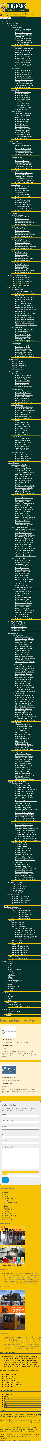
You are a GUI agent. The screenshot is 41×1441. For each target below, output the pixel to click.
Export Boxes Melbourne (23, 72)
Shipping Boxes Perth (22, 101)
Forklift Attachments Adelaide (25, 223)
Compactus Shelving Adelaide (24, 641)
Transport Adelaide (17, 923)
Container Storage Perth (23, 850)
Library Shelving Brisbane (23, 676)
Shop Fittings (12, 988)
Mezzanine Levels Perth (19, 902)
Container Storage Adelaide (24, 791)
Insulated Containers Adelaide (25, 799)
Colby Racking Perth (21, 564)
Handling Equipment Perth (20, 283)
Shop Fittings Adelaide (18, 884)
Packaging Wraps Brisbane (24, 307)
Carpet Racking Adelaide (23, 469)
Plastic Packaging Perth (23, 335)
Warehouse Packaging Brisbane (25, 309)
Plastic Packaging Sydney (23, 351)
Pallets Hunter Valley (18, 452)
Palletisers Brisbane (18, 363)
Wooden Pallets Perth (22, 434)
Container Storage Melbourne (25, 830)
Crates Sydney (16, 199)
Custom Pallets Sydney (22, 438)
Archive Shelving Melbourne (24, 695)
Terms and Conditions (15, 1011)
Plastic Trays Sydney (22, 127)
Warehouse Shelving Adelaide (25, 662)
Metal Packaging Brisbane (23, 299)
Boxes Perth (15, 90)
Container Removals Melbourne (25, 834)
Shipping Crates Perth (22, 190)
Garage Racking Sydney (23, 605)
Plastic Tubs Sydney (21, 123)
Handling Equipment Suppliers (17, 275)
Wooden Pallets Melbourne (24, 418)
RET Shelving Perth (21, 742)
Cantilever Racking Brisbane (24, 498)
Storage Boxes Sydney (22, 132)
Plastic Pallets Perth (22, 428)
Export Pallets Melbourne (23, 409)
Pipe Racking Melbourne (23, 544)
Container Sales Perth (22, 844)
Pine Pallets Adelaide (22, 383)
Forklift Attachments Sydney (24, 271)
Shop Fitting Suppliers (15, 882)
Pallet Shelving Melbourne (23, 711)
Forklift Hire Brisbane (22, 231)
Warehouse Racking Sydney (24, 618)
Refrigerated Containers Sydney (25, 879)
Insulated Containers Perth (24, 858)
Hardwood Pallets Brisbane (24, 395)
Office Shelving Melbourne (23, 709)
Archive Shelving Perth (22, 725)
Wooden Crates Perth (22, 196)
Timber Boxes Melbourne (23, 84)
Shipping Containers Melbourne (21, 823)
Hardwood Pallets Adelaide (24, 379)
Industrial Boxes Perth (22, 97)
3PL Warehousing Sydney (19, 954)
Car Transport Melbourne (23, 928)
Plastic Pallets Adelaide (22, 381)
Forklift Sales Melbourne (23, 241)
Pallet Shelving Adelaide (23, 652)
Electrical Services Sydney (19, 958)
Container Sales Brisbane (23, 805)
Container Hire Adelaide (23, 787)
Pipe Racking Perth (21, 575)
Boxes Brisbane (16, 47)
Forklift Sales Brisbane (22, 229)
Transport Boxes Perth (23, 107)
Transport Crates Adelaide (24, 153)
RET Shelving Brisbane (22, 683)
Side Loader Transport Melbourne (26, 936)
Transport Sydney (17, 942)
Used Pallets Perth (21, 432)
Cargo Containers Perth (23, 856)
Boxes (10, 963)
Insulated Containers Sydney (24, 877)
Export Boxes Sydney (22, 117)
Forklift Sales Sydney (22, 265)
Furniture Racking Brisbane (24, 509)
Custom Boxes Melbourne (23, 70)
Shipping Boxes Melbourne (24, 80)
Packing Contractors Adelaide (21, 911)
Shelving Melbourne (17, 693)
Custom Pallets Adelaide (23, 375)
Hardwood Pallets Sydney (23, 442)
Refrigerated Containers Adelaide (26, 801)
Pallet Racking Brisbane (19, 496)
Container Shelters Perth (23, 852)
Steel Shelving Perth (21, 748)
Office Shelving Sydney (22, 767)
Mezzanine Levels (13, 894)
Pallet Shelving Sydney (22, 769)
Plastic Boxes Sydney (22, 121)
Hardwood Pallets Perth (23, 426)
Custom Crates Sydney (22, 201)
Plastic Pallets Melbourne (23, 412)
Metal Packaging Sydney (23, 347)
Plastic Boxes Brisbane (22, 56)
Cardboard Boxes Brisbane (24, 49)
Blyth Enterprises (7, 1040)
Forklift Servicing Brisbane (23, 236)
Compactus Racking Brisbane (24, 504)
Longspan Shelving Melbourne (25, 707)
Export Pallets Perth (22, 424)
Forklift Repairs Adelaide (23, 221)
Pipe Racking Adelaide (22, 482)
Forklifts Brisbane (17, 227)
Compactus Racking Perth (23, 566)
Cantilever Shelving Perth (23, 726)
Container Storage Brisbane (24, 811)
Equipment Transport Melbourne (26, 932)
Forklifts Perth (16, 251)
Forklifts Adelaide (17, 215)
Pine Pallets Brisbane (22, 399)
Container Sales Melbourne (24, 825)
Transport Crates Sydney (23, 208)
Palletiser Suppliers (14, 359)
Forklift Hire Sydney (21, 267)
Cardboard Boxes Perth (23, 92)
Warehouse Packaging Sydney (25, 356)
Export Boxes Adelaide (22, 31)
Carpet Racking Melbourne (24, 531)
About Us (7, 1009)
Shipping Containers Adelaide (20, 784)
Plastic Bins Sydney (21, 125)
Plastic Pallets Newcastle (23, 456)
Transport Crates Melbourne (24, 180)
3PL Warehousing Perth (19, 952)
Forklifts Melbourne (17, 239)
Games (10, 1000)
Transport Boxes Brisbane (24, 66)
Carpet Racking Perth (22, 562)
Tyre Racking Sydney (22, 614)
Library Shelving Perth (22, 734)
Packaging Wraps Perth (23, 339)
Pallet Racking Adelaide (19, 465)
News (6, 993)
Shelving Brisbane (17, 664)
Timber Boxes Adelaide (23, 40)
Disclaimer (11, 1013)
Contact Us (7, 1016)
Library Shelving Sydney (23, 763)
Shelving (10, 984)
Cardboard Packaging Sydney (24, 345)
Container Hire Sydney (22, 866)
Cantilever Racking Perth (23, 560)
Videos (10, 998)
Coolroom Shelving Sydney (24, 760)
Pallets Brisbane (16, 389)
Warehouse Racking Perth (23, 587)
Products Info (8, 961)
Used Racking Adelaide (22, 492)
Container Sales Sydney (23, 864)
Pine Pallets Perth (21, 430)
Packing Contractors (14, 909)
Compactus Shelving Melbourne (25, 699)
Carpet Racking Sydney (22, 593)
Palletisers (7, 1204)
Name (4, 1114)
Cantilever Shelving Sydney (24, 756)
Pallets (10, 977)
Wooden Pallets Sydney (23, 450)
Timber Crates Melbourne (23, 178)
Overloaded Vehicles (10, 1386)
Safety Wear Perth (17, 629)
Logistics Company (10, 1378)
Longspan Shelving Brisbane (24, 678)
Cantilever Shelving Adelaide (24, 639)
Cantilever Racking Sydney (23, 591)
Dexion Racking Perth (22, 568)
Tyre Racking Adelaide (22, 490)
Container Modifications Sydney (25, 868)
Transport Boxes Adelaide (24, 42)
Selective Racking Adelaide (24, 488)
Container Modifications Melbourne (26, 829)
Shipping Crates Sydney (23, 204)
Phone (4, 1135)
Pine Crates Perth (21, 189)
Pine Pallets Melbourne (22, 414)
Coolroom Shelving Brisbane (24, 672)
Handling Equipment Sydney (20, 285)
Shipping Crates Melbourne (24, 177)
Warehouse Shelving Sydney (24, 779)
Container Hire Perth (22, 846)
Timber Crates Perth (22, 192)
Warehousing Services (11, 907)
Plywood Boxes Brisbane (23, 58)
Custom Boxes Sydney (22, 115)
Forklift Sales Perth (21, 253)
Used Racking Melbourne (23, 554)
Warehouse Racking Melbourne (25, 556)
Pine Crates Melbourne (22, 175)
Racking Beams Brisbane (23, 515)
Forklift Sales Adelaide (22, 217)
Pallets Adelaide (16, 373)
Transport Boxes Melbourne (24, 85)
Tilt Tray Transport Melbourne (25, 938)
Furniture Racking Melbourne (24, 540)
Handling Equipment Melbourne (21, 281)
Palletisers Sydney (17, 369)
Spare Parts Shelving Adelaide (25, 658)
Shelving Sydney (16, 752)
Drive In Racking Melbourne (24, 539)
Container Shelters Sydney (24, 872)
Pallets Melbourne (17, 405)
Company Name (7, 1120)
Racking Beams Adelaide (23, 484)
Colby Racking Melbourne (23, 533)
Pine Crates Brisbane (22, 161)
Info (9, 994)
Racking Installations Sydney (24, 610)
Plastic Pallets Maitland (22, 460)
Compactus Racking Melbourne (25, 535)
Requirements (7, 1147)
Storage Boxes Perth (22, 103)
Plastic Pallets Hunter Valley (24, 454)
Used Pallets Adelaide (22, 385)
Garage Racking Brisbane (23, 511)
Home (6, 21)
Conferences (8, 1394)
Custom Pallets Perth (22, 423)
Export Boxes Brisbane (23, 52)
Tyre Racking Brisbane (22, 521)
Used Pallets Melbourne (23, 416)
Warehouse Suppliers (11, 23)
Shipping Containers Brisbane (21, 803)
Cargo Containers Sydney (23, 876)
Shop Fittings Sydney (18, 892)
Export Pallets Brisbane (23, 393)
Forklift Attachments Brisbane (25, 235)
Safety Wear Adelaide (18, 623)
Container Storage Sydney (23, 870)
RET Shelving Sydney (22, 771)
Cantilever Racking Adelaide (24, 467)
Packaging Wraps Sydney (23, 354)
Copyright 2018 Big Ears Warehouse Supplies (15, 1440)
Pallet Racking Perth (18, 558)
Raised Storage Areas (15, 981)
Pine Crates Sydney (21, 202)
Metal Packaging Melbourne (24, 315)
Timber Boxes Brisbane (23, 64)
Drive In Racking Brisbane (23, 507)
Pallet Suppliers (13, 371)
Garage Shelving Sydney (23, 761)
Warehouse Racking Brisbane (24, 525)
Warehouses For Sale (15, 1005)
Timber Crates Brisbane (23, 165)
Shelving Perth (16, 723)
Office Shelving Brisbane (23, 679)
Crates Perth (15, 185)
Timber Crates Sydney (22, 206)
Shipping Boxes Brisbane (23, 60)
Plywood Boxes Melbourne (24, 78)
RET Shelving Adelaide (22, 654)
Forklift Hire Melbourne (22, 243)
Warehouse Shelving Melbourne (25, 720)
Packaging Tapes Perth (23, 337)
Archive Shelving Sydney (23, 754)
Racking (10, 979)
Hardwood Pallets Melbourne (25, 411)
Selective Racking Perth (23, 581)
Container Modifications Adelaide (26, 789)
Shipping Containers (14, 986)
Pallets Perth (15, 421)
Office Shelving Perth (22, 738)
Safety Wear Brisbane (18, 625)
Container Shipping (10, 1374)
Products (7, 1404)
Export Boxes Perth (21, 96)
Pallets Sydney (16, 436)
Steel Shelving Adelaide (22, 660)
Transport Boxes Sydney (23, 136)
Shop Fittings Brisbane (18, 886)
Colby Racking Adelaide (22, 470)
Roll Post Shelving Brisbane (24, 685)
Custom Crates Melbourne (24, 173)
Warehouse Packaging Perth (24, 341)
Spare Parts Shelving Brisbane (25, 687)
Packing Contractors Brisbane (21, 912)
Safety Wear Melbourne (19, 627)
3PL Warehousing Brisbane (20, 948)
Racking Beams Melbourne (24, 546)
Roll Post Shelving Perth (23, 744)
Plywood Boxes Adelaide (23, 35)
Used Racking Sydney (22, 616)
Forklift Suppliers (13, 213)
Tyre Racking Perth (21, 583)
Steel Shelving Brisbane (23, 689)
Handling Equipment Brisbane (21, 279)
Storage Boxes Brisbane (23, 62)
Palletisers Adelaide (17, 361)
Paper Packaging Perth (22, 333)
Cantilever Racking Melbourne (25, 529)
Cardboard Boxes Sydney (23, 113)
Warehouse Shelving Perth (24, 749)
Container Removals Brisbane (25, 815)
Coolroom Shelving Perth (23, 730)
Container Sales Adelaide (23, 785)
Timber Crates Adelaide (23, 151)
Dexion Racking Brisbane (23, 505)
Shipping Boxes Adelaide (23, 37)
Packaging (11, 971)
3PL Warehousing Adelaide (20, 946)
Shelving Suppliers (13, 633)
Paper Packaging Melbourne (24, 317)
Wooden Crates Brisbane (23, 168)
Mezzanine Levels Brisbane (20, 898)
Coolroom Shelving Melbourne (25, 701)
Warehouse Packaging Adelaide (25, 293)
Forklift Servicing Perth (22, 260)
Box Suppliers (12, 25)
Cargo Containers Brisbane (24, 817)
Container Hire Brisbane (23, 807)
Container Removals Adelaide (24, 793)
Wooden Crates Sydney (23, 210)
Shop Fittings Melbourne (19, 888)
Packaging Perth (16, 327)
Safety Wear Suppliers (15, 621)
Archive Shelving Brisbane (23, 666)
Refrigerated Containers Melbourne (27, 840)
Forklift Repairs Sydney (22, 269)
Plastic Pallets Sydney (22, 446)
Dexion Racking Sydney (22, 599)
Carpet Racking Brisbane (23, 500)
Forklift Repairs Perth (22, 257)
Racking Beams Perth (22, 577)
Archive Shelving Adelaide (23, 637)
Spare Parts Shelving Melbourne (25, 716)
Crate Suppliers (13, 141)
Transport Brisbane (17, 924)
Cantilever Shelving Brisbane (24, 668)
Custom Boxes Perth (22, 94)
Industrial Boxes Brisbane (23, 54)
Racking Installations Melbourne (25, 548)
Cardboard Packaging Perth (24, 329)
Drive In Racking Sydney (23, 601)
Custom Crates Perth (22, 187)
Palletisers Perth (17, 367)
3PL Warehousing (13, 945)
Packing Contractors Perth (20, 916)
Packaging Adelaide (17, 289)
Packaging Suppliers (14, 287)
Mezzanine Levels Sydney (19, 904)
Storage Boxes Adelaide (23, 39)
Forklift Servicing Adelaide (23, 225)
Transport (11, 921)
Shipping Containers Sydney (20, 862)
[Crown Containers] (12, 1329)
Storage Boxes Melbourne (24, 82)
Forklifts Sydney (16, 263)
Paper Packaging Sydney (23, 349)
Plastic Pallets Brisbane (23, 397)
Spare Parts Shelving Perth (24, 746)
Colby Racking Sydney (22, 595)
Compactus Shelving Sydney (24, 758)
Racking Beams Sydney (22, 609)
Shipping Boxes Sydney (22, 131)
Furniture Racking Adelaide (24, 478)
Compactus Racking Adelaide (24, 472)
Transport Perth (16, 940)
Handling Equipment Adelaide (21, 277)
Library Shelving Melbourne (24, 705)
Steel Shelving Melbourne (23, 718)
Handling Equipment (14, 969)
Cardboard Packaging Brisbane (25, 297)
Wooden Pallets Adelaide (23, 387)
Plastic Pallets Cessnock (23, 458)
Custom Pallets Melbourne (24, 407)
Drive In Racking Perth (22, 570)
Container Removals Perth (24, 854)
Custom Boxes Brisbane (23, 50)
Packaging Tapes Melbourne (24, 321)
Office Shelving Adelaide (23, 650)
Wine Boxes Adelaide (22, 44)
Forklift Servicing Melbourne (24, 248)
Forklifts (10, 967)
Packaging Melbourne (18, 311)
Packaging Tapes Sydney (23, 353)
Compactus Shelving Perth (23, 728)
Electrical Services (13, 957)
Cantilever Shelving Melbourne (25, 697)
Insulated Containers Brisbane (25, 818)
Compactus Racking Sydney (24, 597)
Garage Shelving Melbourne (24, 703)
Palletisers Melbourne (18, 365)
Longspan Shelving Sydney (24, 765)
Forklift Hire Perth (21, 255)
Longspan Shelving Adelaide (24, 648)
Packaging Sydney (17, 343)
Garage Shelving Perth (22, 732)
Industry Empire (9, 1376)
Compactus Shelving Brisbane (25, 670)
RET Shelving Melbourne (23, 713)
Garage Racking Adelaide (23, 480)
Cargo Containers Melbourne (24, 836)
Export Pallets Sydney (22, 440)
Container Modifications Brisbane (26, 809)
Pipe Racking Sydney (22, 607)
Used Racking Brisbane (22, 523)
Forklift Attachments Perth (24, 259)
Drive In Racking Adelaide (23, 476)
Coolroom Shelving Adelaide (24, 643)
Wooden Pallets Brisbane (23, 402)
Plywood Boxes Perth (22, 99)
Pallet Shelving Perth (22, 740)
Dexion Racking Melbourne (24, 537)
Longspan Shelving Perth (23, 736)
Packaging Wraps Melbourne (24, 323)
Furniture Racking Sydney (23, 603)
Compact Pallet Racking (11, 1382)
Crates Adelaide (16, 143)
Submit (5, 1180)
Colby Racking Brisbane (22, 502)
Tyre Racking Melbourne (23, 552)
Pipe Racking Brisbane (22, 513)
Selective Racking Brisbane (24, 519)
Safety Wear (12, 982)
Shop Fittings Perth (17, 890)
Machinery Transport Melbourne (25, 934)
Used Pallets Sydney (22, 448)
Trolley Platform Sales (8, 1077)
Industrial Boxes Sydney (23, 119)
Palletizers (11, 975)
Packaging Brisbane (17, 295)
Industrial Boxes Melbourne (24, 74)
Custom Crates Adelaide (23, 145)
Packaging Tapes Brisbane (24, 305)
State (4, 1126)
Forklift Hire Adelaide (22, 219)
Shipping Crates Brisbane (23, 163)
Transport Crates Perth (23, 194)
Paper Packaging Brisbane (23, 301)
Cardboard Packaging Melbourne (26, 313)
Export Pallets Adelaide (23, 377)
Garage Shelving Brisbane (23, 674)
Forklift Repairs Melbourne (24, 245)
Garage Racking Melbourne (24, 542)
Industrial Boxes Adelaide (23, 33)
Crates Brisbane (16, 157)
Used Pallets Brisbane (22, 400)
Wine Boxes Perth (21, 109)
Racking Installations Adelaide (25, 486)
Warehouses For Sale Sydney (21, 1006)
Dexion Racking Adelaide (23, 474)
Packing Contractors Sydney (20, 918)
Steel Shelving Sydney (22, 777)
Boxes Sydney (16, 111)
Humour (10, 996)
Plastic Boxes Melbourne (23, 76)
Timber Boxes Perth (22, 105)
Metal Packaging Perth (22, 331)
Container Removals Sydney (24, 874)
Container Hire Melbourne (23, 827)
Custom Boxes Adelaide (23, 29)
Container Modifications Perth (25, 848)
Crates (10, 965)
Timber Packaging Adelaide (24, 291)
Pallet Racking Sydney (18, 589)
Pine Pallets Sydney (21, 444)
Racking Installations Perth (24, 579)
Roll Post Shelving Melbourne (24, 714)
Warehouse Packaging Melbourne (26, 325)
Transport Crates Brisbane (24, 167)
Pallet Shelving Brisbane (23, 681)
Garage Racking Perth (22, 574)
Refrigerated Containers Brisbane (26, 820)
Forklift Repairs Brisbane (23, 233)
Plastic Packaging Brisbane (24, 303)
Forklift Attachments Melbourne (25, 247)
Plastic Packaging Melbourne (24, 319)
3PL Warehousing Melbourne (20, 950)
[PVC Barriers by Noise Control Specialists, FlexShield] (12, 1266)
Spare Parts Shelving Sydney (24, 775)
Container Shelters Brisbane (24, 813)
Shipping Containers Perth (19, 842)
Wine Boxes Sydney (21, 138)
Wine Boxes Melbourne (23, 87)
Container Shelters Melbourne (25, 832)
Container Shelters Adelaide (24, 795)
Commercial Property (11, 1003)
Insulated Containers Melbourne (25, 838)
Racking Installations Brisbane (25, 517)
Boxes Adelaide (16, 27)
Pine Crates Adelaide (22, 147)
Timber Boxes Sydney (22, 134)
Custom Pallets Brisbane (23, 391)
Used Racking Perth (21, 585)
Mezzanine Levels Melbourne (21, 900)
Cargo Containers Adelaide (24, 797)
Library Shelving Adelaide (23, 646)
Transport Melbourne (18, 926)
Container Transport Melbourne (25, 930)
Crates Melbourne (17, 171)
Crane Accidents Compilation (13, 1384)
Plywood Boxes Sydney (23, 129)
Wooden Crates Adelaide (23, 155)
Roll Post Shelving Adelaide (24, 656)
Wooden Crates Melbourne (24, 182)
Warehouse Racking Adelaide (24, 493)
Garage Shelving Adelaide (23, 644)
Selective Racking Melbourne (24, 550)
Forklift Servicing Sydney (23, 272)
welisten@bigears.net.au (18, 16)
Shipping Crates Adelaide (23, 149)
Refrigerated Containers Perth (25, 860)
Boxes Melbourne (17, 68)
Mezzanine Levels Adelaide (20, 896)
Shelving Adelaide (17, 635)
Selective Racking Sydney (23, 612)
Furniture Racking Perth (23, 572)
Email (4, 1141)
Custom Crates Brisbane (23, 159)
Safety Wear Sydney (18, 631)
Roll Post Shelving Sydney (23, 773)
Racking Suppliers (13, 463)
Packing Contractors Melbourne (21, 914)
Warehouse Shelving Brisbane (25, 691)
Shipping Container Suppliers (17, 782)
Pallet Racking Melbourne (19, 527)
